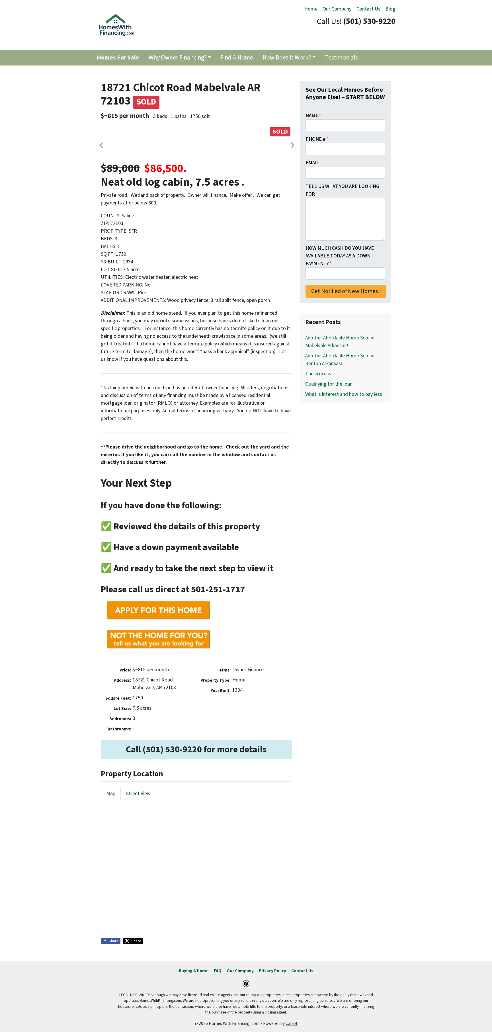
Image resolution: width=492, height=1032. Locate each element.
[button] (101, 145)
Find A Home (236, 57)
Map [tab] (110, 793)
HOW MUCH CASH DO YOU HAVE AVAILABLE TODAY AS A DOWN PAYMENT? (340, 256)
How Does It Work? (287, 57)
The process (318, 373)
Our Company (337, 9)
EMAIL (312, 162)
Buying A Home (194, 971)
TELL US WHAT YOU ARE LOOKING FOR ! (342, 190)
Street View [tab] (138, 793)
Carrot (292, 1023)
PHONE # (317, 139)
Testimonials (341, 57)
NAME (313, 115)
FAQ (218, 971)
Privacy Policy (272, 971)
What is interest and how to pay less (343, 394)
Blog (390, 9)
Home (310, 9)
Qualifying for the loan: (329, 384)
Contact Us (368, 9)
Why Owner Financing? (177, 57)
